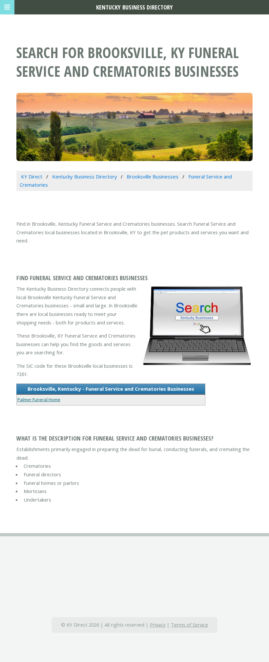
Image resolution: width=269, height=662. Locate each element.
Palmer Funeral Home (38, 400)
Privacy (157, 624)
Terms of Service (189, 624)
